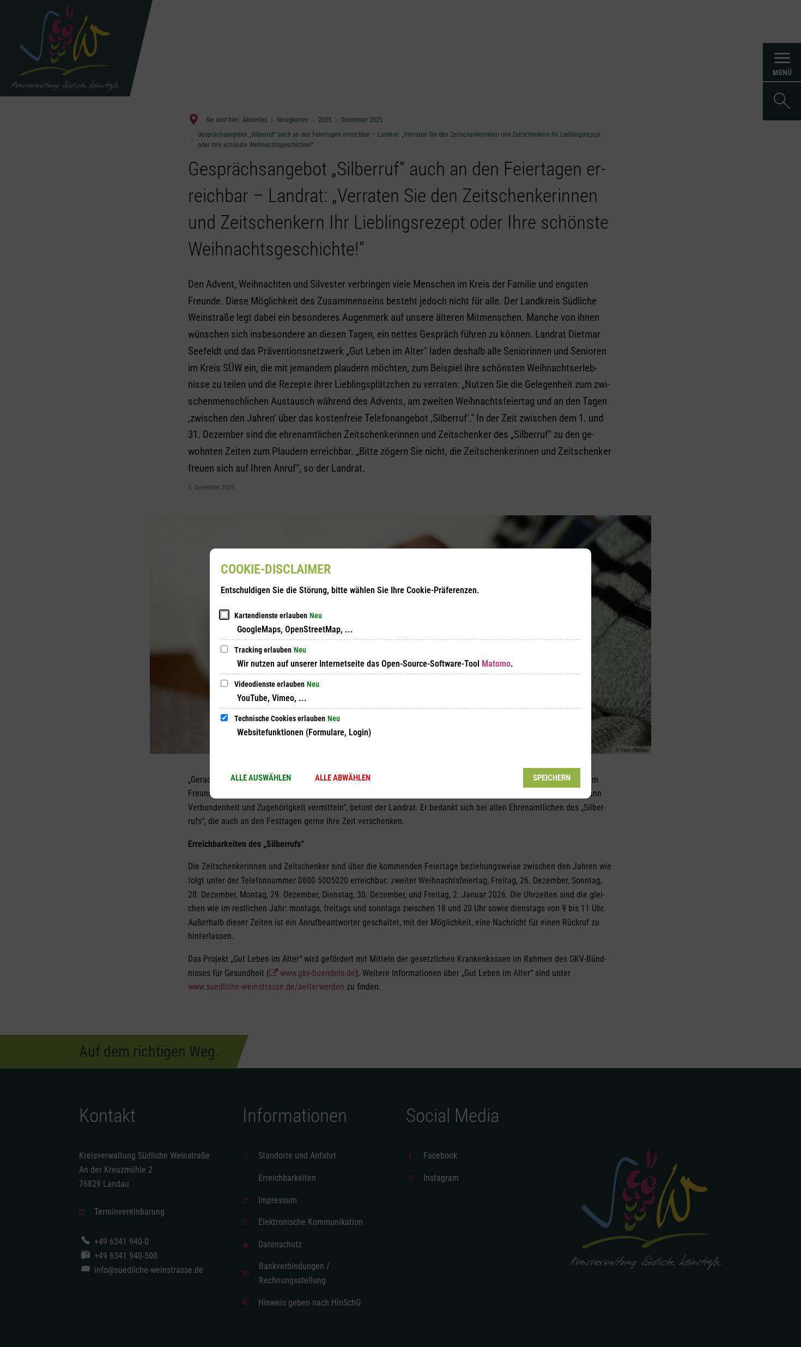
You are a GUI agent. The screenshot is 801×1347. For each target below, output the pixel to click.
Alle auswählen (260, 778)
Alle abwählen (343, 778)
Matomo (496, 664)
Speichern (552, 778)
